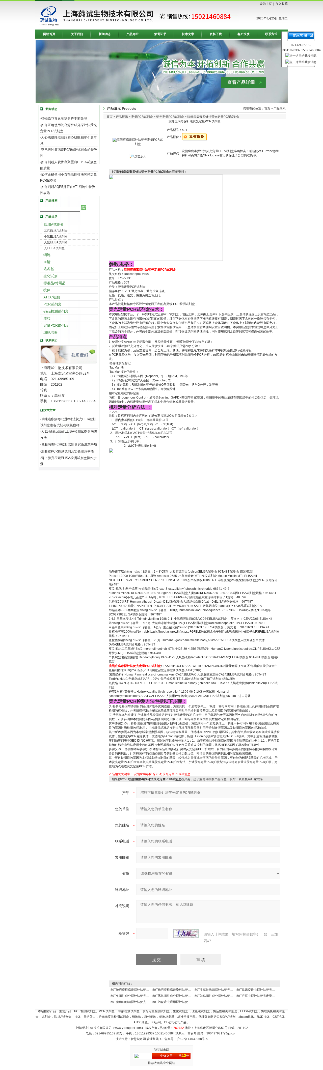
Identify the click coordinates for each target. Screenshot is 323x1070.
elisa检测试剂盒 (55, 311)
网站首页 (49, 34)
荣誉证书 (160, 34)
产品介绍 (132, 34)
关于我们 (77, 34)
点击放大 (139, 156)
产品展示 (122, 117)
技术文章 (188, 34)
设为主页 (266, 4)
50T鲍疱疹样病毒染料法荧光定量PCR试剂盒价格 (185, 990)
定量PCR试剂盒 (55, 325)
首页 (267, 108)
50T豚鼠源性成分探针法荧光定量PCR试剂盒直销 (185, 996)
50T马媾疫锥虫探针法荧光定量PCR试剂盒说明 (268, 990)
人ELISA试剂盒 (54, 248)
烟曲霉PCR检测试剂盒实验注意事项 (67, 451)
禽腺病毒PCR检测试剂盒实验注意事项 (69, 444)
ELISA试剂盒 (53, 224)
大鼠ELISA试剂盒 (56, 242)
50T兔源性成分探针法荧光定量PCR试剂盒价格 (142, 996)
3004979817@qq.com (221, 1033)
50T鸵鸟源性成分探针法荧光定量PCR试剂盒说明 (228, 996)
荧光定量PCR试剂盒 (170, 117)
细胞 (46, 255)
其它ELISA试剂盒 (56, 231)
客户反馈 (243, 34)
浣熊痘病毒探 (143, 774)
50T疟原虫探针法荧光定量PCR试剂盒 (262, 996)
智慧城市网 (161, 1050)
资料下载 (216, 34)
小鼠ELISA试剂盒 (56, 236)
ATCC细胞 (51, 297)
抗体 (46, 290)
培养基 (48, 269)
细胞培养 (50, 332)
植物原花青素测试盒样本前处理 (64, 118)
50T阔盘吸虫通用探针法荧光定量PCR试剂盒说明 (185, 1002)
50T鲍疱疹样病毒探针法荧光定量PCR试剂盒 (141, 990)
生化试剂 (50, 276)
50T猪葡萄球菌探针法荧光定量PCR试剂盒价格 (142, 1002)
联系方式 (271, 34)
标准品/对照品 (54, 283)
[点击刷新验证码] (186, 933)
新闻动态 (105, 34)
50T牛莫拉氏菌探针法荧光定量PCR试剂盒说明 (226, 990)
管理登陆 (153, 1039)
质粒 (46, 318)
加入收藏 (282, 4)
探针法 (157, 774)
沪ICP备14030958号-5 (192, 1039)
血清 (46, 262)
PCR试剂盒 (52, 304)
